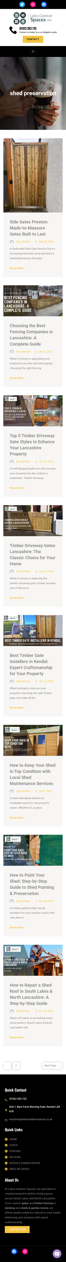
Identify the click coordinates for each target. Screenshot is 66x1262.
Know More (17, 268)
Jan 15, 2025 (46, 571)
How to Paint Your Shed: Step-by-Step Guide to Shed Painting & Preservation (32, 884)
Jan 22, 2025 (46, 461)
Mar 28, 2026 (46, 241)
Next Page (52, 1065)
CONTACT (33, 39)
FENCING (15, 1151)
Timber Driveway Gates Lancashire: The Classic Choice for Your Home (32, 554)
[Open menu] (33, 51)
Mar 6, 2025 (45, 351)
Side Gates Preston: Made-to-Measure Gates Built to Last (29, 228)
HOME (13, 1139)
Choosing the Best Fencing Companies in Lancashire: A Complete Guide (31, 335)
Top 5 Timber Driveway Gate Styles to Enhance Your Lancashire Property (32, 445)
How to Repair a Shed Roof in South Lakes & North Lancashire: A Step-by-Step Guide (31, 994)
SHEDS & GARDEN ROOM (24, 1163)
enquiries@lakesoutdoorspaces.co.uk (30, 1119)
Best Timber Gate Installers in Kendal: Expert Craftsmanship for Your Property (31, 664)
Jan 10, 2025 (46, 681)
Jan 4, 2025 (45, 791)
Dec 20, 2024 (46, 1011)
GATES (13, 1145)
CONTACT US (17, 1229)
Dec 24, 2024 (46, 901)
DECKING (15, 1157)
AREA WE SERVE (19, 1169)
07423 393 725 (27, 28)
